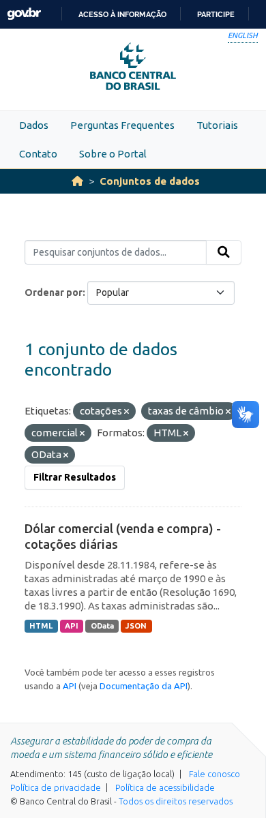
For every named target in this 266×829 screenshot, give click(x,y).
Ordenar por (54, 292)
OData (102, 626)
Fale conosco (214, 774)
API (71, 626)
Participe (216, 14)
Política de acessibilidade (165, 787)
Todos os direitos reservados (176, 801)
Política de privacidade (55, 787)
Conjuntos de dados (150, 181)
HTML (41, 626)
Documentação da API (144, 686)
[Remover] (126, 412)
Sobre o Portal (113, 154)
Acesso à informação (122, 14)
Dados (33, 125)
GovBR (24, 13)
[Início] (77, 181)
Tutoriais (217, 125)
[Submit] (223, 252)
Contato (38, 154)
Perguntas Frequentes (122, 125)
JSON (136, 626)
